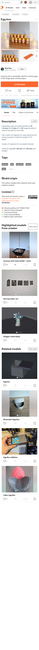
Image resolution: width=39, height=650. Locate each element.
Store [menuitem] (18, 8)
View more (33, 227)
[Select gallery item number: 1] (17, 256)
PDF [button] (35, 121)
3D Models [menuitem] (9, 8)
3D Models (6, 14)
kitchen (4, 164)
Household (16, 14)
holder (28, 164)
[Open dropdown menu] (36, 19)
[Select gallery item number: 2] (19, 256)
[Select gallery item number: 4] (21, 294)
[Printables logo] (2, 7)
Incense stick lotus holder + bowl (17, 261)
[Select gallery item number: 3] (21, 256)
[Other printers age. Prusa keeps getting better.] (19, 103)
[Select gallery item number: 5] (22, 294)
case (3, 169)
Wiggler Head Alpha (11, 336)
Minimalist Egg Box (11, 419)
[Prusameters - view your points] (25, 2)
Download (21, 84)
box (12, 164)
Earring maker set (10, 299)
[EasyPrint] (21, 2)
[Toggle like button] (4, 264)
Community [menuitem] (33, 8)
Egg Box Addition (10, 457)
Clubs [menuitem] (24, 8)
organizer (19, 164)
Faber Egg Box (9, 495)
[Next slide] (36, 56)
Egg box (6, 382)
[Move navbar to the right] (37, 8)
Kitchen (25, 14)
